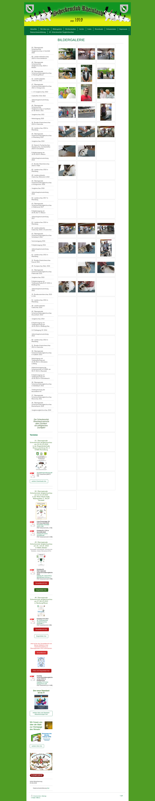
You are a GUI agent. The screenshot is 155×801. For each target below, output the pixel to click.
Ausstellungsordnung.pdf (44, 473)
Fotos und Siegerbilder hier (41, 671)
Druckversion (37, 796)
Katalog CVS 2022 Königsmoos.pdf (42, 683)
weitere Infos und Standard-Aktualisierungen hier (41, 713)
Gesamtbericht (41, 652)
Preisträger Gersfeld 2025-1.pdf (43, 525)
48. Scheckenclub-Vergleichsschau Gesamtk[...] (42, 622)
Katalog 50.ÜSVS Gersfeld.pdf (42, 534)
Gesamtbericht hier (41, 583)
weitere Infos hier (37, 746)
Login (121, 795)
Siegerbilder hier (41, 590)
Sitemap (44, 796)
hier (48, 788)
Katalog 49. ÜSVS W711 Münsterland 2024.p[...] (44, 576)
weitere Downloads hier (39, 481)
